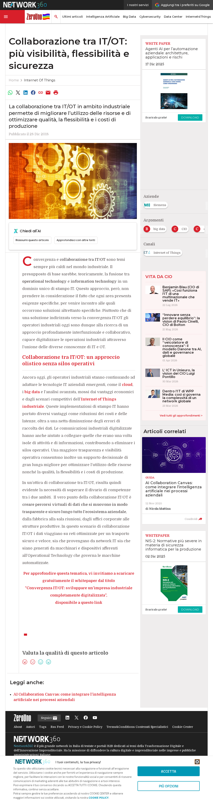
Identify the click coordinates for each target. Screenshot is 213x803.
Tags (42, 726)
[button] (12, 16)
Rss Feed (57, 726)
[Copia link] (40, 92)
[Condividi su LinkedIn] (25, 92)
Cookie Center (182, 726)
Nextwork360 (23, 746)
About (18, 726)
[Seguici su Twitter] (76, 718)
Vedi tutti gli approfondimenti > (181, 415)
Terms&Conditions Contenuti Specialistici (137, 726)
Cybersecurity (150, 17)
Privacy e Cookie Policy (85, 726)
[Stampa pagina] (55, 92)
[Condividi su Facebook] (33, 92)
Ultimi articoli (72, 17)
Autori (30, 726)
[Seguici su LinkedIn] (67, 718)
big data (32, 392)
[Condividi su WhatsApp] (10, 92)
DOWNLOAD (190, 117)
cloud (127, 385)
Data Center (173, 17)
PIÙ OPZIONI (168, 786)
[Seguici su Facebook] (85, 718)
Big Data (129, 17)
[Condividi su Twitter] (18, 92)
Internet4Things (198, 17)
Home (14, 80)
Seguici (46, 718)
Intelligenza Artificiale (103, 17)
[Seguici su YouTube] (94, 718)
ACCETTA (168, 771)
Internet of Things (39, 80)
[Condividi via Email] (48, 92)
